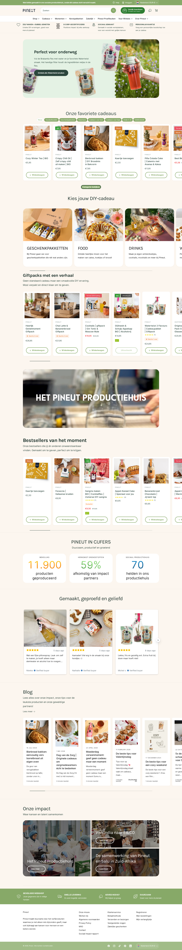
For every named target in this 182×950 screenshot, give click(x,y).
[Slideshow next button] (158, 640)
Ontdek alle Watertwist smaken (51, 73)
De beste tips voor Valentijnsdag (126, 755)
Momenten (60, 18)
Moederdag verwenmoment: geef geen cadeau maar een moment (96, 756)
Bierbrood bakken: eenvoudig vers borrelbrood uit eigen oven (36, 756)
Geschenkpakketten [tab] (68, 120)
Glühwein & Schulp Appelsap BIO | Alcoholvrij (123, 329)
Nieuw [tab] (40, 120)
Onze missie (84, 912)
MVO (81, 926)
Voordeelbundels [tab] (51, 120)
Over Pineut (140, 18)
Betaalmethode (114, 916)
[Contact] (150, 10)
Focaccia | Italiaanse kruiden (64, 492)
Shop (35, 18)
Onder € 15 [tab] (127, 120)
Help (117, 2)
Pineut (31, 946)
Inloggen (128, 2)
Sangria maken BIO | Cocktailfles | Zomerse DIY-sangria (96, 494)
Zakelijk (89, 18)
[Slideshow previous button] (24, 640)
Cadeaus (46, 18)
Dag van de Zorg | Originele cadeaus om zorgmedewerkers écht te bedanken (66, 762)
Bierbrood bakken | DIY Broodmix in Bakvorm (94, 161)
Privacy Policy (85, 923)
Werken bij (83, 916)
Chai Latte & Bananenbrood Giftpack (62, 329)
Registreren (141, 912)
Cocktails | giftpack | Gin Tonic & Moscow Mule (95, 329)
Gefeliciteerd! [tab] (139, 120)
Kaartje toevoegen (124, 158)
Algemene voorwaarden (89, 919)
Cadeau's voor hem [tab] (96, 120)
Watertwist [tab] (82, 120)
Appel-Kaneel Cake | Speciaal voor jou (125, 492)
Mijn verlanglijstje (144, 919)
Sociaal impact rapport (89, 934)
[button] (156, 10)
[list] (91, 238)
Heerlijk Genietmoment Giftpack (33, 329)
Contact (82, 930)
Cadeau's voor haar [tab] (113, 120)
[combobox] (78, 10)
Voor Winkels (124, 18)
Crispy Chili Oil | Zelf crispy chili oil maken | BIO (63, 161)
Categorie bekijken (91, 187)
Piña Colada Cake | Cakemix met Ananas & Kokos (154, 161)
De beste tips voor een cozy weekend (156, 763)
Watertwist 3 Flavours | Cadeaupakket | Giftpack (156, 329)
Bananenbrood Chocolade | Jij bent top (152, 494)
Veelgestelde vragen (117, 923)
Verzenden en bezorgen (118, 919)
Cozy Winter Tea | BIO (37, 158)
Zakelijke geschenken (117, 926)
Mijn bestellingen (143, 916)
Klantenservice (114, 912)
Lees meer (28, 711)
